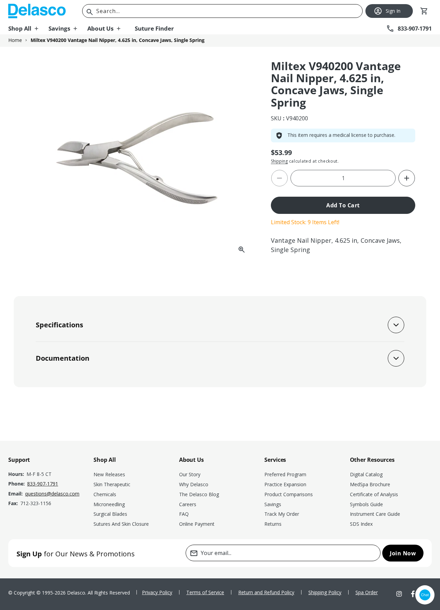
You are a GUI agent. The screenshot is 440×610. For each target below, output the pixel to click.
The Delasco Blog (199, 494)
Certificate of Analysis (374, 494)
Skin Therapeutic (112, 484)
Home (15, 40)
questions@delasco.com (52, 493)
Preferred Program (285, 474)
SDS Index (361, 524)
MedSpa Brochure (370, 484)
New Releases (109, 474)
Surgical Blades (110, 514)
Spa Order (366, 592)
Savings (272, 504)
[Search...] (89, 12)
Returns (273, 524)
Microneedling (109, 504)
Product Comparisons (288, 494)
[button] (28, 28)
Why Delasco (193, 484)
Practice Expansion (285, 484)
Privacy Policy (157, 592)
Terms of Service (205, 592)
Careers (187, 504)
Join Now (403, 553)
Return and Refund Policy (266, 592)
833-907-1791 (42, 483)
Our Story (189, 474)
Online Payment (196, 524)
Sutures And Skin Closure (121, 524)
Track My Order (281, 514)
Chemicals (105, 494)
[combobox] (222, 11)
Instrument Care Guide (375, 514)
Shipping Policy (324, 592)
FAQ (184, 514)
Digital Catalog (366, 474)
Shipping (279, 161)
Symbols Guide (366, 504)
